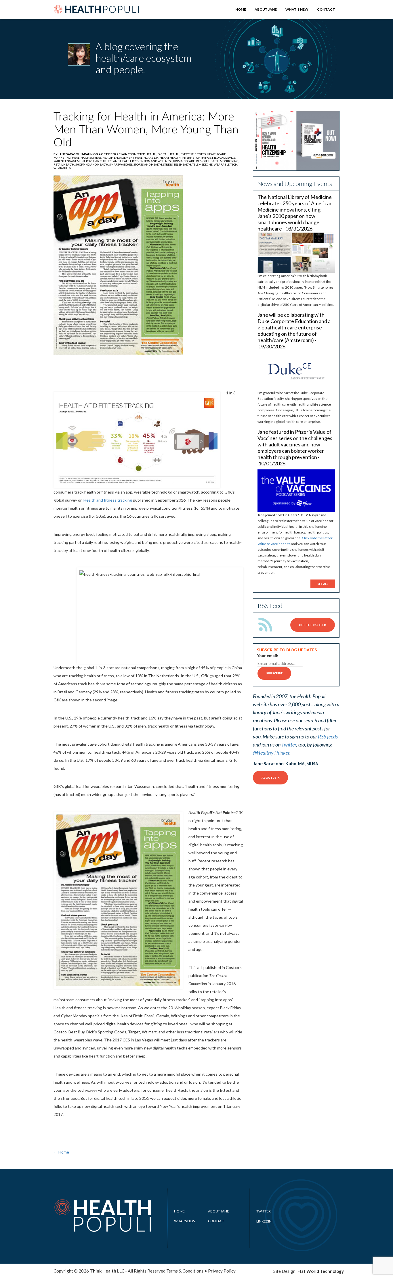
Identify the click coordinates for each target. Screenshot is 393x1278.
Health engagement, (118, 157)
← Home (61, 1152)
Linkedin (264, 1221)
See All (322, 584)
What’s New (296, 9)
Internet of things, (197, 157)
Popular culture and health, (109, 161)
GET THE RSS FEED (312, 625)
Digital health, (169, 154)
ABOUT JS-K (270, 777)
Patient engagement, (70, 161)
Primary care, (184, 161)
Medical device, (224, 157)
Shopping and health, (92, 164)
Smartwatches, (121, 164)
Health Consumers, (87, 157)
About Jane (266, 9)
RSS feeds (328, 736)
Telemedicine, (203, 164)
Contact (326, 9)
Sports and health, (148, 164)
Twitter (288, 744)
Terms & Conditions (184, 1270)
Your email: (267, 655)
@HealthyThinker (271, 752)
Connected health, (143, 154)
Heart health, (171, 157)
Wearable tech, (226, 164)
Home (240, 9)
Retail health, (64, 164)
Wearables (62, 168)
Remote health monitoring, (217, 161)
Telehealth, (183, 164)
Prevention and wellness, (152, 161)
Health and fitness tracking (107, 500)
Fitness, (201, 154)
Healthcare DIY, (147, 157)
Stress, (168, 164)
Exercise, (188, 154)
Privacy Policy (222, 1270)
